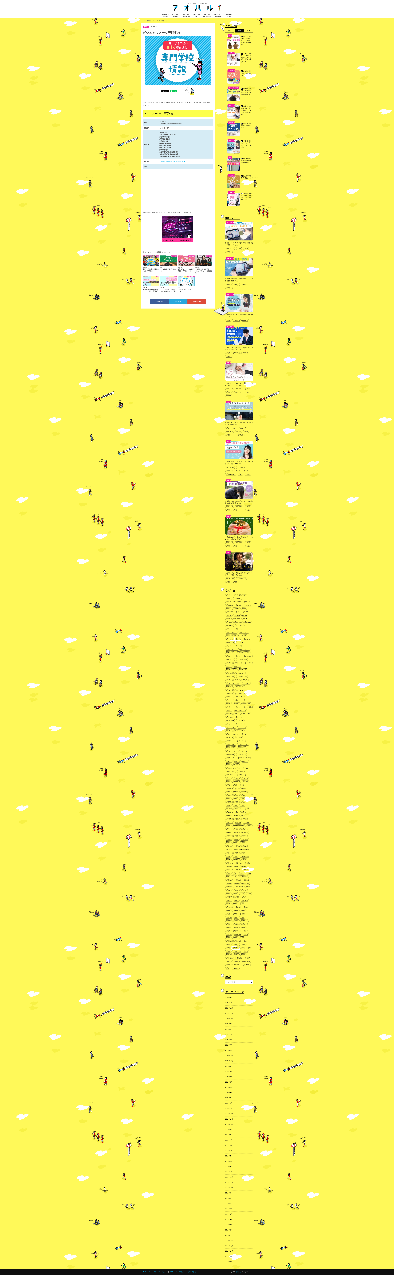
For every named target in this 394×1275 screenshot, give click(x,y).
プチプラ (230, 737)
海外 (243, 893)
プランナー (231, 741)
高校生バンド (246, 961)
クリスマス (231, 578)
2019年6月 (228, 1145)
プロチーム (243, 747)
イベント (230, 646)
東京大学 (230, 880)
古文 (238, 812)
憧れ (229, 859)
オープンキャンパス (244, 652)
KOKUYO (230, 612)
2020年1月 (228, 1108)
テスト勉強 (248, 707)
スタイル (230, 697)
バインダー (231, 720)
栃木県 (230, 883)
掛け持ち (230, 863)
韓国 (229, 951)
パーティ (239, 717)
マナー (230, 761)
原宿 (236, 805)
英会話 (230, 920)
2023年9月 (228, 1024)
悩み (248, 392)
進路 (229, 937)
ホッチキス (231, 754)
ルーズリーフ (231, 771)
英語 (237, 920)
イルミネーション (233, 649)
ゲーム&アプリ (218, 15)
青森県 (236, 948)
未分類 (231, 195)
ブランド (239, 737)
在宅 (244, 815)
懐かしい (237, 859)
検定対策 (246, 883)
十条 (243, 798)
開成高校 (238, 941)
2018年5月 (228, 1214)
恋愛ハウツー (238, 392)
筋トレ (236, 910)
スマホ (239, 700)
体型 (243, 785)
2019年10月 (229, 1124)
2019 (237, 595)
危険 (229, 805)
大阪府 (230, 832)
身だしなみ (238, 931)
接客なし (239, 863)
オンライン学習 (242, 659)
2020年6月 (228, 1082)
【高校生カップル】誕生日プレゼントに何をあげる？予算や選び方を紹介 (239, 453)
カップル (249, 663)
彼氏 (245, 846)
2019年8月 (228, 1135)
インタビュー (246, 649)
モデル (236, 764)
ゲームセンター (240, 673)
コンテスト (246, 683)
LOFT (246, 612)
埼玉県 (230, 819)
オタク (239, 656)
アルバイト (231, 642)
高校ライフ (165, 15)
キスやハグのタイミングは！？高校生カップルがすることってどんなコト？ (246, 58)
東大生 (247, 880)
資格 (244, 927)
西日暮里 (237, 924)
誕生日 (230, 927)
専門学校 (245, 839)
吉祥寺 (230, 815)
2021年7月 (228, 1045)
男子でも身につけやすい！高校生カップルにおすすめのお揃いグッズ (239, 413)
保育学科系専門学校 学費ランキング (246, 73)
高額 (248, 965)
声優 (245, 819)
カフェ (230, 666)
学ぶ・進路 (175, 15)
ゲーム (230, 673)
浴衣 (236, 893)
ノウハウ (230, 717)
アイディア (240, 625)
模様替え (230, 887)
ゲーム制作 (231, 676)
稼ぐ (229, 910)
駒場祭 (240, 958)
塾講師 (238, 819)
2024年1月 (228, 1003)
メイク (246, 761)
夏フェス (230, 822)
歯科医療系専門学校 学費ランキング (246, 125)
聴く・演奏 (197, 15)
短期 (243, 903)
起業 (229, 931)
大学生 (246, 829)
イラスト (239, 646)
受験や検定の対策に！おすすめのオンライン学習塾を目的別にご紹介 (239, 270)
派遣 (229, 893)
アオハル (239, 629)
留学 (229, 903)
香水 (244, 954)
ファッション (231, 428)
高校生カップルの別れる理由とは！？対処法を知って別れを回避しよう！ (239, 492)
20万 (244, 595)
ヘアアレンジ (231, 751)
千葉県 (230, 802)
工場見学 (230, 846)
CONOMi (230, 605)
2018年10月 (229, 1188)
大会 (250, 825)
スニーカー (240, 697)
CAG (247, 602)
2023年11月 (229, 1013)
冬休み (236, 792)
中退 (229, 781)
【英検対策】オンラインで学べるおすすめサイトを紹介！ (246, 144)
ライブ (246, 768)
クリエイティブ (232, 669)
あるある (247, 639)
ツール (230, 703)
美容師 (243, 914)
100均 (229, 595)
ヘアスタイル (243, 751)
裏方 (229, 924)
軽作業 (230, 934)
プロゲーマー (231, 747)
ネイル (238, 714)
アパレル (230, 639)
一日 (248, 775)
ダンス (247, 700)
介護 (229, 785)
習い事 (230, 917)
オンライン (231, 248)
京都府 (246, 781)
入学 (238, 788)
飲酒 (237, 954)
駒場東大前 (231, 958)
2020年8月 (228, 1071)
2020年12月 (229, 1055)
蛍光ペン (245, 920)
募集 (236, 798)
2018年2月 (228, 1230)
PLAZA (238, 615)
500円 (229, 598)
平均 (238, 846)
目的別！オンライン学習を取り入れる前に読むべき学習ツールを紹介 (239, 234)
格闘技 (238, 883)
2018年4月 (228, 1219)
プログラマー (231, 744)
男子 (237, 900)
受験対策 (230, 812)
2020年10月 (229, 1061)
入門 (229, 792)
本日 (229, 31)
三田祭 (236, 778)
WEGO (230, 622)
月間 (248, 31)
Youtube (248, 622)
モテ (229, 764)
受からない (239, 808)
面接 (244, 948)
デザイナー (247, 703)
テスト (239, 707)
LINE (239, 612)
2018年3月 (228, 1224)
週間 (239, 31)
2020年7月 (228, 1077)
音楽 (246, 951)
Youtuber (230, 625)
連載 (246, 934)
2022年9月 (228, 1040)
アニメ (245, 635)
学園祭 (230, 836)
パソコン (230, 724)
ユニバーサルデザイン (234, 768)
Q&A (245, 615)
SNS (229, 619)
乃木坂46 (237, 781)
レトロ (241, 771)
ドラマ (230, 714)
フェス (245, 734)
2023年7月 (228, 1034)
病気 (236, 903)
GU (245, 608)
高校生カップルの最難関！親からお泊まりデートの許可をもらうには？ (246, 110)
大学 (229, 829)
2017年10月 (229, 1251)
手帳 (245, 859)
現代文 (230, 900)
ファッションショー (233, 734)
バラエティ (240, 724)
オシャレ (230, 656)
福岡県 (239, 907)
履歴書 (243, 842)
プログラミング (244, 744)
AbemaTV (238, 598)
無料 (245, 897)
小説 (229, 842)
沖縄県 (236, 890)
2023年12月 (229, 1008)
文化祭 (230, 866)
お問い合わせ (192, 1272)
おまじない (248, 656)
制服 (237, 795)
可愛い (246, 812)
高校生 (230, 252)
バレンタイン (231, 727)
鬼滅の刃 (236, 968)
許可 (245, 924)
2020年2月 (228, 1103)
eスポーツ (229, 15)
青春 (229, 948)
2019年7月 (228, 1140)
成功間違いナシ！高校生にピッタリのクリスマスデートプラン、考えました (239, 564)
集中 (246, 941)
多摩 (229, 825)
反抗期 (230, 808)
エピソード (231, 652)
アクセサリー (244, 632)
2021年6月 (228, 1050)
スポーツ (230, 700)
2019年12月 (229, 1114)
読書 (237, 927)
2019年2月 (228, 1166)
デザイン (230, 707)
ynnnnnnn (239, 622)
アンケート (241, 642)
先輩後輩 (230, 788)
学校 (237, 836)
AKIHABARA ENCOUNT (234, 602)
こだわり (246, 680)
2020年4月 (228, 1092)
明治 (246, 870)
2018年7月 (228, 1203)
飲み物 (230, 954)
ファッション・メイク (233, 87)
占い (244, 802)
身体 (246, 931)
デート (238, 703)
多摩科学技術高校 (240, 825)
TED (246, 619)
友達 (243, 805)
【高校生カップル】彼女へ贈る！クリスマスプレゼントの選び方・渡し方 (239, 528)
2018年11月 (229, 1182)
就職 (236, 842)
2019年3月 (228, 1161)
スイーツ (230, 693)
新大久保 (230, 870)
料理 (245, 866)
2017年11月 (229, 1246)
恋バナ (248, 389)
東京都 (239, 880)
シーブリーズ (241, 686)
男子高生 (245, 900)
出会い (230, 795)
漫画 (238, 897)
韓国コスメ (238, 951)
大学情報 (237, 829)
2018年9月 (228, 1193)
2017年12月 (229, 1240)
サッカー (230, 686)
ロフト (240, 775)
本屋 (235, 876)
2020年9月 (228, 1066)
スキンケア (240, 693)
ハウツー (240, 720)
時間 (250, 873)
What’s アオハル (145, 1272)
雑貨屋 (243, 944)
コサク (230, 680)
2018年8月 (228, 1198)
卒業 (237, 802)
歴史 (249, 887)
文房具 (238, 866)
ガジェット (239, 663)
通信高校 (238, 934)
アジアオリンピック (233, 635)
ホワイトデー (231, 758)
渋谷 (250, 893)
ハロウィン (243, 727)
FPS (229, 608)
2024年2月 (228, 997)
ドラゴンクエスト (241, 710)
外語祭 (247, 822)
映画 (229, 873)
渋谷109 (230, 897)
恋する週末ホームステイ (243, 849)
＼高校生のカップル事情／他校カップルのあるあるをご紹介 (246, 196)
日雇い (239, 870)
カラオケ (238, 666)
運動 (236, 937)
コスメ (238, 680)
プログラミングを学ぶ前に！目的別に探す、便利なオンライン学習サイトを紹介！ (239, 338)
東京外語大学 (244, 876)
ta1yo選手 (237, 619)
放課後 (246, 353)
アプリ (239, 639)
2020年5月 (228, 1087)
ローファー (231, 775)
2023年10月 (229, 1018)
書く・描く (186, 15)
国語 (237, 815)
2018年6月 (228, 1209)
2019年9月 (228, 1129)
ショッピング (239, 690)
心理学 (230, 849)
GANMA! (237, 608)
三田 (229, 778)
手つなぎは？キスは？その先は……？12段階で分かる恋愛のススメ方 (246, 40)
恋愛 (230, 35)
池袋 (229, 890)
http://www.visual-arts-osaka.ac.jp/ (172, 162)
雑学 (229, 944)
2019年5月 (228, 1151)
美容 (236, 914)
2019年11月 (229, 1119)
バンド (230, 730)
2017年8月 (228, 1261)
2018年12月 (229, 1177)
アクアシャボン (232, 632)
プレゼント (231, 467)
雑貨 (236, 944)
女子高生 (230, 389)
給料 (229, 914)
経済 (244, 910)
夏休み (239, 822)
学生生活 (244, 284)
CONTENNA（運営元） (177, 1272)
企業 (236, 785)
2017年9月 (228, 1256)
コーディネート (242, 676)
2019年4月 (228, 1156)
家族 (237, 839)
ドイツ (230, 710)
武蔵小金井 (240, 887)
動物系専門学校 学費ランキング (246, 178)
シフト (230, 690)
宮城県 (230, 839)
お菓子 (230, 663)
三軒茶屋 (245, 778)
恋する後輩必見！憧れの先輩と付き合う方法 (246, 160)
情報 (236, 856)
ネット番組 (247, 714)
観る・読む (207, 15)
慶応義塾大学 (245, 856)
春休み (242, 873)
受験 (246, 248)
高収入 (248, 958)
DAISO (239, 605)
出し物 (245, 792)
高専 (229, 961)
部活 (243, 937)
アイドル (230, 629)
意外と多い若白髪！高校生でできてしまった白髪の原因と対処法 (246, 92)
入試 (245, 788)
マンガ (238, 761)
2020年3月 (228, 1098)
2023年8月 (228, 1029)
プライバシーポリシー (160, 1272)
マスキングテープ (245, 758)
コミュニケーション (233, 683)
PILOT (229, 615)
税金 (246, 907)
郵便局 (230, 941)
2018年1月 (228, 1235)
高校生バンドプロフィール (235, 965)
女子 (237, 832)
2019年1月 (228, 1172)
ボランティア (242, 754)
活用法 (245, 890)
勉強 (239, 248)
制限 (244, 795)
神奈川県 (230, 907)
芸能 (243, 917)
